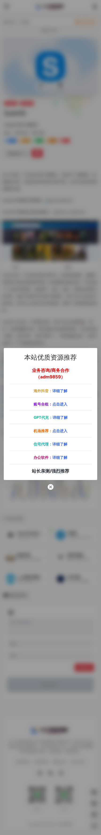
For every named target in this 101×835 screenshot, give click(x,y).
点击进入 (59, 404)
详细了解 (59, 390)
